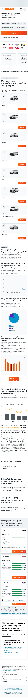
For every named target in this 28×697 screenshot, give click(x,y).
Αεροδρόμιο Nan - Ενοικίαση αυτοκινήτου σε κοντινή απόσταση (12, 653)
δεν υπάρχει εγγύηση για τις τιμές (9, 670)
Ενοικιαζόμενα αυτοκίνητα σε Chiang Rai (13, 692)
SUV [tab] (18, 404)
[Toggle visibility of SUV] (11, 328)
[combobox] (9, 17)
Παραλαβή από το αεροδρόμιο (10, 37)
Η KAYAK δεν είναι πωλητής (9, 674)
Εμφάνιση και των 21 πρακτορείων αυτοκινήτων (14, 613)
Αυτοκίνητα (16, 688)
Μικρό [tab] (6, 404)
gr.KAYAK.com (10, 688)
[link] (14, 379)
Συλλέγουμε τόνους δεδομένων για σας (12, 677)
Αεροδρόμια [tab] (6, 635)
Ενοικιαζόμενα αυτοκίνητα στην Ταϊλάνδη (13, 689)
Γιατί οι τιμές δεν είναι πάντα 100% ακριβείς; (12, 680)
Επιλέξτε (22, 109)
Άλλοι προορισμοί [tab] (17, 635)
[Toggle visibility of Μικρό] (11, 326)
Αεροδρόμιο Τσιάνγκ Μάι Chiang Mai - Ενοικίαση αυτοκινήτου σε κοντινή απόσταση (13, 649)
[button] (2, 8)
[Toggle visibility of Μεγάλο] (12, 330)
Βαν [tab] (22, 404)
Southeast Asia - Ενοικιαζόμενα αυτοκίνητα (13, 690)
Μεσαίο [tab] (12, 404)
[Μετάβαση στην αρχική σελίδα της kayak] (9, 9)
